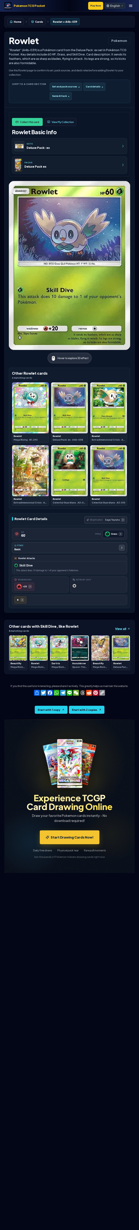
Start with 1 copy (49, 709)
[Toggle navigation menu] (131, 6)
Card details (94, 86)
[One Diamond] (20, 600)
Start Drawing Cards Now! (72, 837)
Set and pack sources (66, 86)
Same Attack (60, 96)
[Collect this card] (27, 122)
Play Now (95, 5)
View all (120, 629)
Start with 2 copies (84, 709)
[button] (115, 6)
